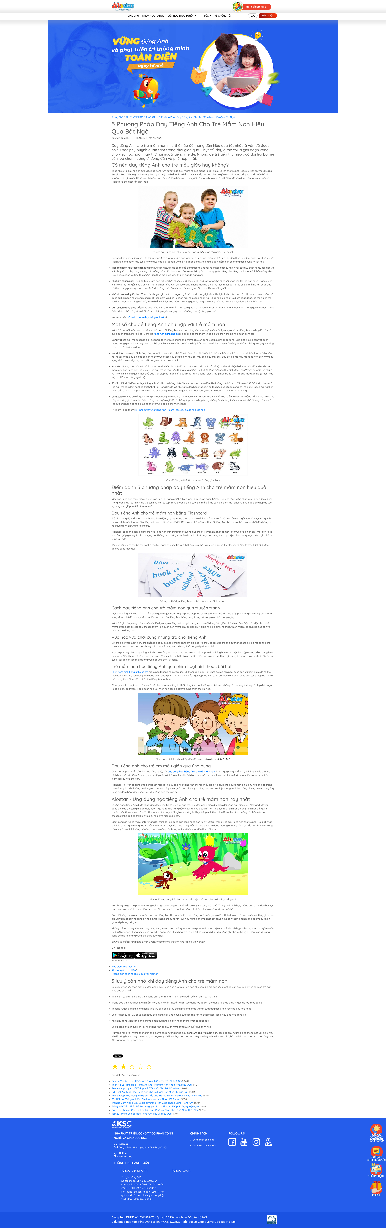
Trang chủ (117, 117)
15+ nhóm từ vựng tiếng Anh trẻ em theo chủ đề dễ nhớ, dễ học (170, 409)
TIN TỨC (130, 117)
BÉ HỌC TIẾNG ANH (146, 117)
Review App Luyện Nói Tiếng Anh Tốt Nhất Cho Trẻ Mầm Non (146, 1088)
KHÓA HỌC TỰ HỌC (153, 15)
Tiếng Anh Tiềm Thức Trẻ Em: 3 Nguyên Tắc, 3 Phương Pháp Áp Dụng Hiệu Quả (155, 1106)
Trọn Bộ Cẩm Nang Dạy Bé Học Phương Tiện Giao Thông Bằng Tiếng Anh (152, 1102)
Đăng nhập (267, 15)
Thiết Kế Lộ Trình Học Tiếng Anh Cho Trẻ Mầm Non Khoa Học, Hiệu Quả (152, 1084)
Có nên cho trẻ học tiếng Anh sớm (147, 317)
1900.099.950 (125, 1156)
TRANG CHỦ (132, 15)
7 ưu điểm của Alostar (124, 966)
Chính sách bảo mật (203, 1139)
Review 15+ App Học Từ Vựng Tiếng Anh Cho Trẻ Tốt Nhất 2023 (147, 1081)
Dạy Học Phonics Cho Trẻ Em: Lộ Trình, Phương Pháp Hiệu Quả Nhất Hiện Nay (155, 1110)
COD (252, 15)
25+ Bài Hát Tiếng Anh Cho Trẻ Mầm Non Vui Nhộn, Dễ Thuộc (146, 1099)
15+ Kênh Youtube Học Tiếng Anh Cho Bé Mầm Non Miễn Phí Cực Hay (150, 1091)
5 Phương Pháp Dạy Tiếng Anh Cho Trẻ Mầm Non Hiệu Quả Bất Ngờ (197, 117)
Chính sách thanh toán (204, 1145)
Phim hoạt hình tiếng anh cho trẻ (130, 671)
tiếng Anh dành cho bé (166, 333)
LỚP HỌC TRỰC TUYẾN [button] (181, 15)
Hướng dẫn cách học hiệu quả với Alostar (135, 973)
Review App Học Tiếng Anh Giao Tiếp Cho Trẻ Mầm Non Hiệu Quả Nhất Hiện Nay (157, 1095)
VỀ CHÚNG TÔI (222, 15)
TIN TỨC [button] (204, 15)
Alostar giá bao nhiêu (124, 970)
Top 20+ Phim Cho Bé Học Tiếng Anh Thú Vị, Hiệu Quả (142, 1113)
